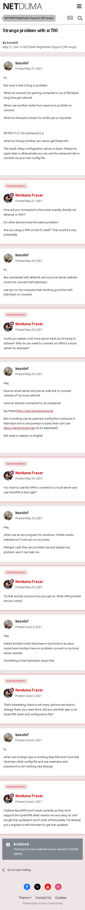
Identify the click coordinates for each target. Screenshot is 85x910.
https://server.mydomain (19, 428)
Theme (24, 898)
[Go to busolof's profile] (8, 66)
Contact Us (43, 898)
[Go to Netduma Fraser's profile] (8, 198)
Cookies (61, 898)
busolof (12, 42)
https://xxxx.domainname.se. (35, 411)
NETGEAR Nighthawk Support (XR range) (50, 47)
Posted (28, 68)
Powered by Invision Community (43, 903)
